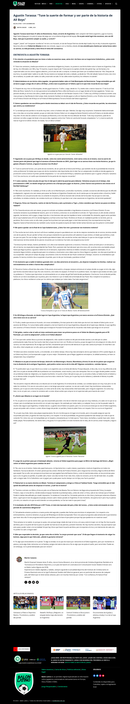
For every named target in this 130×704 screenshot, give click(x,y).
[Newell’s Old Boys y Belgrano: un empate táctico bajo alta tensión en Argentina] (52, 602)
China (24, 36)
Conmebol (90, 4)
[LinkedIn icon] (29, 582)
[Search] (116, 4)
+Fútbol (99, 4)
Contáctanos (62, 687)
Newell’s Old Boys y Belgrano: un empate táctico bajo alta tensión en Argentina (51, 615)
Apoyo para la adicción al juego (78, 662)
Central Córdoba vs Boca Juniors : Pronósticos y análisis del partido (78, 615)
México (44, 4)
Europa (81, 4)
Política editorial (73, 669)
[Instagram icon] (37, 582)
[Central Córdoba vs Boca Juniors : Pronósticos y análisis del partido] (78, 602)
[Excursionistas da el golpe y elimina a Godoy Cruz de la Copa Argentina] (105, 602)
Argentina (58, 4)
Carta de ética (60, 669)
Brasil (74, 4)
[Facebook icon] (25, 582)
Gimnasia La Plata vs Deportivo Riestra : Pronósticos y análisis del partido (24, 615)
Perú (50, 4)
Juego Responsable (49, 687)
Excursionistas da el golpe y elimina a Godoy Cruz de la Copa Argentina (104, 615)
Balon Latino (17, 23)
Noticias (37, 4)
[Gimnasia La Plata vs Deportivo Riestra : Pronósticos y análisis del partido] (25, 602)
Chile (67, 4)
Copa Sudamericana (29, 23)
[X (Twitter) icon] (33, 582)
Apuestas (108, 4)
